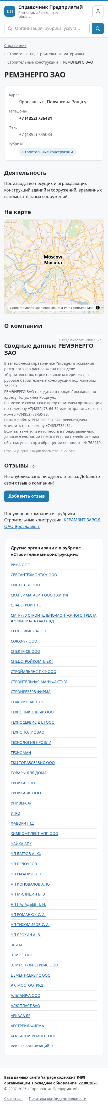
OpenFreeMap (20, 307)
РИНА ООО (20, 564)
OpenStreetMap (82, 307)
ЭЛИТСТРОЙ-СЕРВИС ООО (34, 965)
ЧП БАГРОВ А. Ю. (26, 853)
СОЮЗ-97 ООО (24, 641)
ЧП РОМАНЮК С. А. (28, 914)
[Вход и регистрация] (98, 11)
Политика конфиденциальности (58, 1098)
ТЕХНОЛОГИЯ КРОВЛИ (31, 742)
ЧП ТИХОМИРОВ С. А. (30, 924)
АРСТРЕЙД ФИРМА (27, 1025)
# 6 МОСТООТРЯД (27, 985)
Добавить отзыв (26, 496)
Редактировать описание (79, 340)
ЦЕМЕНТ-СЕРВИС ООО (31, 975)
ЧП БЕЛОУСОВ (24, 863)
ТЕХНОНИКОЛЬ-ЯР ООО (32, 712)
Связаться (13, 1098)
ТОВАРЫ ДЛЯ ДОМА (29, 772)
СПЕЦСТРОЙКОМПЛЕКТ (32, 661)
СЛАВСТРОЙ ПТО (26, 605)
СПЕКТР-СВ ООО (25, 651)
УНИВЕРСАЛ (22, 803)
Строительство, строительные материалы (45, 53)
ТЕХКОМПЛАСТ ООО (29, 701)
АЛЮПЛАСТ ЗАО (25, 1005)
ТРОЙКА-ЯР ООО (26, 792)
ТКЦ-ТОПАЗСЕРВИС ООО (33, 762)
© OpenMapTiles (43, 307)
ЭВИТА (17, 944)
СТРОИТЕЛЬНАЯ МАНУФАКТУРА (39, 681)
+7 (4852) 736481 (35, 118)
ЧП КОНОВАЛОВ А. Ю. (31, 884)
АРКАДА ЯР (20, 1015)
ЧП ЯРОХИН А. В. (26, 934)
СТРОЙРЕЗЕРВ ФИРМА (31, 691)
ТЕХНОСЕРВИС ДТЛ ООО (33, 722)
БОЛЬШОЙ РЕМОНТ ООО (34, 1035)
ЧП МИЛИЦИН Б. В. (28, 894)
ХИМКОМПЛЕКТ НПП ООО (34, 833)
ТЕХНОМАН (21, 752)
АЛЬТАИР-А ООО (25, 995)
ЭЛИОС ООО (22, 954)
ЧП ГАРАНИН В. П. (26, 873)
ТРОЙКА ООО (23, 782)
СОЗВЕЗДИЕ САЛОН (28, 630)
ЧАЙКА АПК (21, 843)
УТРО (15, 813)
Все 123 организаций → (32, 1045)
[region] (54, 266)
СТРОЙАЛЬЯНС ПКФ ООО (33, 671)
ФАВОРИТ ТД (22, 823)
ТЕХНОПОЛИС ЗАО (27, 732)
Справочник (15, 45)
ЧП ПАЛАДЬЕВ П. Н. (28, 904)
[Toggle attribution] (98, 308)
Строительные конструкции (32, 62)
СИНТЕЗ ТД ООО (25, 584)
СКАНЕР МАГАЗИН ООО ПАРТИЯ (39, 595)
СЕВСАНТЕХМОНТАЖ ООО (34, 574)
